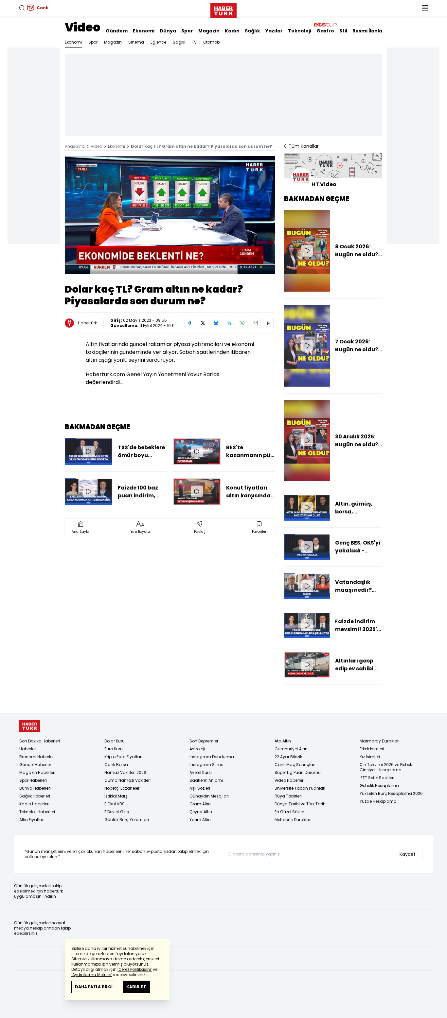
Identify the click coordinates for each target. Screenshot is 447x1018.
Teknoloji (299, 31)
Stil (343, 31)
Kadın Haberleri (34, 804)
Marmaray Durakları (380, 741)
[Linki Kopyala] (268, 323)
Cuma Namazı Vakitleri (127, 780)
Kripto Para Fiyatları (123, 756)
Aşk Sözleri (199, 788)
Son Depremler (203, 741)
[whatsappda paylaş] (242, 323)
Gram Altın (200, 804)
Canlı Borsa (116, 764)
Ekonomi (143, 31)
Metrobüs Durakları (293, 819)
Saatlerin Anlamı (206, 780)
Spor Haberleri (33, 780)
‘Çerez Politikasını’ (134, 969)
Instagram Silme (206, 764)
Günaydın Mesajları (209, 796)
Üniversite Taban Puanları (300, 788)
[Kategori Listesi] (425, 8)
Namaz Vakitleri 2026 (125, 772)
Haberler (27, 749)
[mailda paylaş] (255, 323)
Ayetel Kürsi (200, 772)
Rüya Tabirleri (288, 796)
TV (194, 42)
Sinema (136, 42)
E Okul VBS (114, 804)
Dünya (168, 31)
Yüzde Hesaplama (378, 801)
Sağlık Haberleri (34, 796)
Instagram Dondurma (211, 756)
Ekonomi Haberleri (37, 756)
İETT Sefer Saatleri (377, 777)
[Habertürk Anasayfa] (223, 9)
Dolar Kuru (114, 741)
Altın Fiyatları (32, 819)
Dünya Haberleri (35, 788)
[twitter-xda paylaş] (203, 323)
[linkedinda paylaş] (229, 323)
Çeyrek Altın (200, 812)
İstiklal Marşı (116, 796)
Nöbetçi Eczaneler (121, 788)
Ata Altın (283, 741)
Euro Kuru (113, 749)
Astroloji (197, 749)
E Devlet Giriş (116, 812)
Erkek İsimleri (372, 749)
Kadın (232, 31)
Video (82, 27)
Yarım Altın (200, 819)
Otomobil (212, 42)
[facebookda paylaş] (190, 323)
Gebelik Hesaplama (379, 785)
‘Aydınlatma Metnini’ (91, 974)
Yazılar (274, 31)
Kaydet (408, 854)
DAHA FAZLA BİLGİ (94, 986)
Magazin (209, 31)
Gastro (325, 31)
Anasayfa (75, 146)
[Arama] (22, 8)
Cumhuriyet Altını (292, 749)
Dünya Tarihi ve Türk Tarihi (301, 804)
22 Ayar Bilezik (288, 756)
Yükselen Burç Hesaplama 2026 (391, 793)
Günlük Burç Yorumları (126, 819)
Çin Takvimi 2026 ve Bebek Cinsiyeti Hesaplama (386, 767)
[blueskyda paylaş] (216, 323)
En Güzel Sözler (289, 812)
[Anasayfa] (29, 726)
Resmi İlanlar (368, 31)
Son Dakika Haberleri (39, 741)
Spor (187, 31)
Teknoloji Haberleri (37, 812)
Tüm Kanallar (304, 146)
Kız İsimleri (370, 756)
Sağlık (252, 31)
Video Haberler (289, 780)
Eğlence (158, 42)
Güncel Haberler (35, 764)
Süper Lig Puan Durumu (298, 772)
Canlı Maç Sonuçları (295, 764)
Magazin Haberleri (37, 772)
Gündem (117, 31)
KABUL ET (136, 986)
